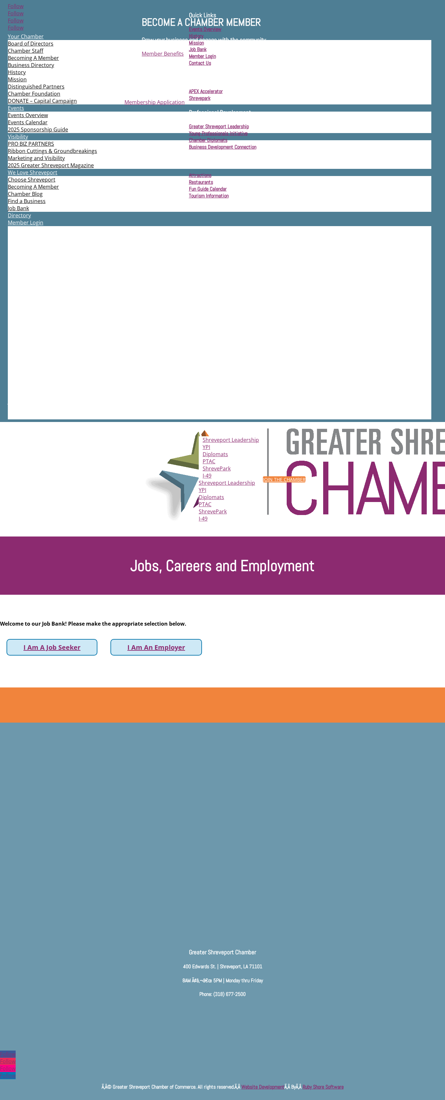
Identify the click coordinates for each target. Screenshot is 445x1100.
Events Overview (28, 115)
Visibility (18, 136)
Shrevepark (199, 98)
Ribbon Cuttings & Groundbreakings (52, 151)
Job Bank (18, 208)
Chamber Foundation (34, 93)
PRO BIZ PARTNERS (31, 143)
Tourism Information (209, 195)
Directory (19, 215)
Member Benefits (163, 53)
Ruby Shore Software (323, 1086)
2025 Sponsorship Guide (38, 129)
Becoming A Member (33, 57)
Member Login (25, 222)
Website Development (262, 1086)
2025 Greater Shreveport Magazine (51, 165)
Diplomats (215, 454)
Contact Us (200, 63)
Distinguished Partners (36, 86)
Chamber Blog (25, 193)
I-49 (207, 475)
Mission (17, 79)
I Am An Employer (156, 647)
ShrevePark (217, 468)
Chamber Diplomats (208, 140)
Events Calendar (28, 122)
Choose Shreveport (31, 179)
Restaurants (201, 182)
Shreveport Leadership (231, 439)
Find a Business (27, 201)
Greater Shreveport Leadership (219, 126)
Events (16, 108)
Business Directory (31, 65)
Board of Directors (30, 43)
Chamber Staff (25, 50)
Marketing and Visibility (36, 158)
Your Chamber (26, 36)
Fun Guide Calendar (208, 188)
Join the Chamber (284, 479)
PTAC (209, 461)
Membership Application (154, 102)
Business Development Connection (222, 146)
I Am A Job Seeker (51, 647)
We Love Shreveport (32, 172)
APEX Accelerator (206, 91)
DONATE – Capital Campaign (42, 100)
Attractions (200, 175)
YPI (206, 447)
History (17, 72)
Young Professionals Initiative (218, 133)
